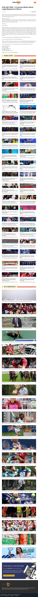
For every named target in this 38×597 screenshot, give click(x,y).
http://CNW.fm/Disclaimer (30, 42)
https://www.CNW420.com (18, 39)
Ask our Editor (30, 44)
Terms (1, 595)
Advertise (12, 595)
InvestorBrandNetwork (14, 52)
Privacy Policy (6, 595)
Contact (16, 595)
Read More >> (4, 23)
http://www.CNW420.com (6, 48)
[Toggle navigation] (35, 2)
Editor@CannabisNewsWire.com (7, 50)
